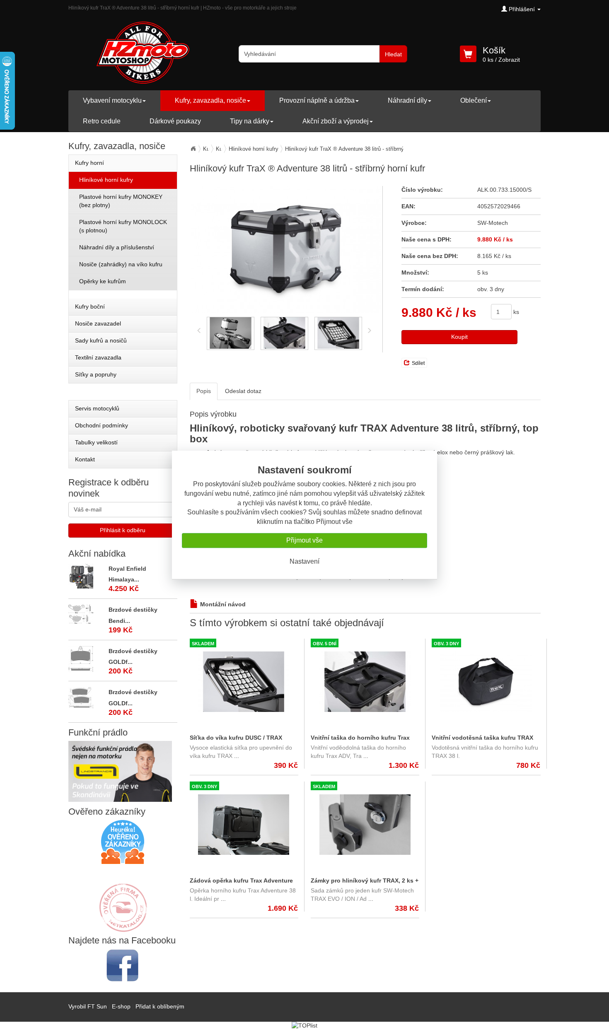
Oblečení (473, 100)
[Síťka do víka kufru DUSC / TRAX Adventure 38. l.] (244, 682)
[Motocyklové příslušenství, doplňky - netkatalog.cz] (123, 926)
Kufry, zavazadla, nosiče (210, 100)
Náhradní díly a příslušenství (116, 247)
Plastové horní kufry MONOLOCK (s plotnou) (123, 226)
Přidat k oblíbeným (159, 1006)
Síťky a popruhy (95, 374)
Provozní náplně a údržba (317, 100)
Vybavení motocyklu (112, 100)
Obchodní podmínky (101, 425)
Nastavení (304, 561)
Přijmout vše (304, 540)
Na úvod (193, 148)
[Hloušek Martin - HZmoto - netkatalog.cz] (123, 899)
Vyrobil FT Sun (87, 1006)
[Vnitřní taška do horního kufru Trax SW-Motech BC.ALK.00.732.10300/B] (365, 682)
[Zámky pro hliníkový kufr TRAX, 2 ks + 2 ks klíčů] (365, 825)
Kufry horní (89, 162)
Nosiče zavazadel (98, 323)
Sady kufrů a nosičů (101, 340)
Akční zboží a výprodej (335, 121)
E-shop (121, 1006)
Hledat (393, 54)
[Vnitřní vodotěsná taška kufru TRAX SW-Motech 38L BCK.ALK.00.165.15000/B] (486, 682)
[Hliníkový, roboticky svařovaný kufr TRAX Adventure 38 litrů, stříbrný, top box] (286, 249)
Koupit (459, 336)
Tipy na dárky (249, 121)
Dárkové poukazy (175, 121)
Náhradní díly (407, 100)
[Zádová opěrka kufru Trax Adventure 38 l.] (244, 825)
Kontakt (85, 459)
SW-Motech (492, 223)
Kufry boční (90, 306)
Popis (203, 391)
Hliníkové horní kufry (253, 149)
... (236, 756)
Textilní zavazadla (98, 357)
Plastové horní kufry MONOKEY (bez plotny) (120, 200)
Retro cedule (102, 121)
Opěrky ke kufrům (102, 281)
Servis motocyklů (97, 408)
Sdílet (418, 363)
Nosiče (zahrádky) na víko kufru (120, 264)
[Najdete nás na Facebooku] (122, 965)
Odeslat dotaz (243, 391)
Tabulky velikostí (96, 442)
